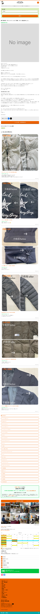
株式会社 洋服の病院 (20, 2)
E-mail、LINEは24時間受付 (6, 530)
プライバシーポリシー (6, 567)
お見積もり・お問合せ (5, 589)
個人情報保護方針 (4, 597)
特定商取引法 (3, 596)
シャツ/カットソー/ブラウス (6, 429)
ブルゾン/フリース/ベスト (6, 465)
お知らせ (4, 556)
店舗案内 (3, 588)
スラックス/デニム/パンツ (6, 440)
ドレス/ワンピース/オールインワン (7, 451)
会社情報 (4, 560)
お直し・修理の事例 (4, 582)
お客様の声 (3, 586)
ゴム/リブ (3, 128)
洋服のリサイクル (5, 558)
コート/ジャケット (5, 424)
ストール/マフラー (5, 437)
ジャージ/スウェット (5, 426)
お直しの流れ (3, 584)
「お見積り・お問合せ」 (11, 495)
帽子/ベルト (4, 470)
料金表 (3, 583)
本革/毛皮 (3, 476)
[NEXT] (38, 532)
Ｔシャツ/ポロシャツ (5, 418)
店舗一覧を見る (37, 524)
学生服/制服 (4, 468)
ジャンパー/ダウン (5, 432)
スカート (3, 435)
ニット (3, 454)
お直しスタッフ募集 (6, 562)
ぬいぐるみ (4, 457)
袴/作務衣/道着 (4, 481)
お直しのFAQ (3, 587)
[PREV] (2, 532)
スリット (3, 443)
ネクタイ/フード (4, 459)
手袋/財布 (3, 473)
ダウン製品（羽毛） (5, 448)
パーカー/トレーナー (5, 462)
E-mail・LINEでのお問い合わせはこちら (6, 606)
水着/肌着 (3, 479)
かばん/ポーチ (4, 421)
